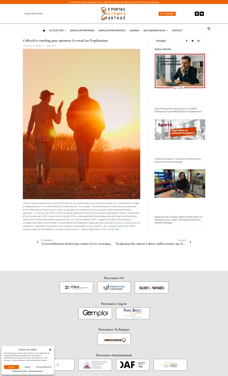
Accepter (11, 367)
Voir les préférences (43, 367)
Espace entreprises (82, 30)
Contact (177, 30)
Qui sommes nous (154, 30)
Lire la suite (113, 229)
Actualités (56, 30)
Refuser (27, 367)
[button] (50, 349)
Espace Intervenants (112, 30)
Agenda (134, 30)
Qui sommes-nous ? (36, 371)
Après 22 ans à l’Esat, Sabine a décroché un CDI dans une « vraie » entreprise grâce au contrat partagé (179, 220)
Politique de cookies (19, 371)
